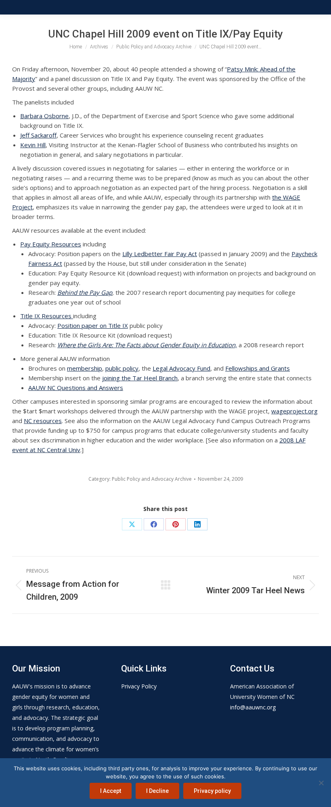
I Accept (110, 791)
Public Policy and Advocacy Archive (152, 478)
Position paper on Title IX (92, 325)
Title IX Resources (46, 316)
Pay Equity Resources (50, 244)
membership (84, 368)
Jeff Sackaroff (38, 135)
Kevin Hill (33, 145)
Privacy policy (212, 791)
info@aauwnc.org (253, 707)
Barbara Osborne (44, 116)
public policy (121, 368)
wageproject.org (294, 411)
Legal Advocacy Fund (181, 368)
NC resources (43, 421)
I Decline (157, 791)
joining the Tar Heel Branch (140, 378)
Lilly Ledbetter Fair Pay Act (159, 254)
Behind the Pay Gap (84, 292)
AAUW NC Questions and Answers (75, 388)
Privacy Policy (139, 686)
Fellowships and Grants (257, 368)
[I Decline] (321, 783)
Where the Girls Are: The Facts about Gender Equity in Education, (147, 345)
